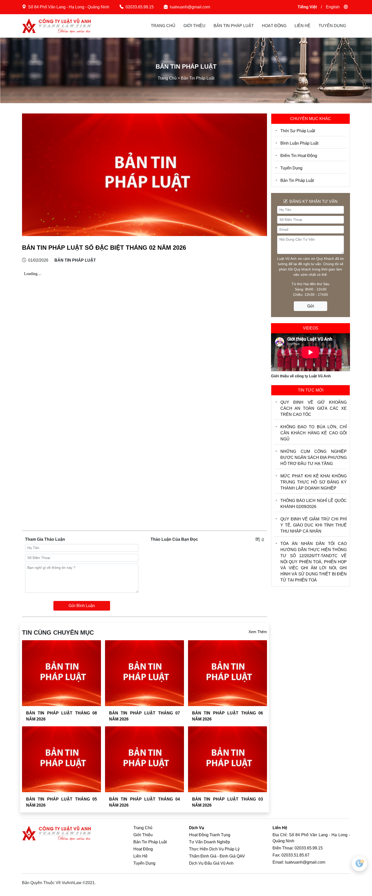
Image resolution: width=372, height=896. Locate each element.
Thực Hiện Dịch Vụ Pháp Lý (214, 849)
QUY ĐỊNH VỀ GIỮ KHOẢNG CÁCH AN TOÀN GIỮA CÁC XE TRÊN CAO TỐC (313, 408)
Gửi (310, 306)
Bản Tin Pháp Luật (234, 26)
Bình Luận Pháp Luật (299, 143)
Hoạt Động (274, 26)
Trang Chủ (163, 26)
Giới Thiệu (194, 26)
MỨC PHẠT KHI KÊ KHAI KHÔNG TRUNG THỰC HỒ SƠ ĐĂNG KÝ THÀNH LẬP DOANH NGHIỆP (313, 482)
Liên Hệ (303, 26)
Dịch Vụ (196, 828)
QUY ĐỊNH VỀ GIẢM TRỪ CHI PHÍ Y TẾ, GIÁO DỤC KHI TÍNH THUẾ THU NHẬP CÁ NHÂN (313, 525)
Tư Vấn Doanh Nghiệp (209, 842)
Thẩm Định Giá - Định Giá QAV (217, 856)
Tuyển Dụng (332, 26)
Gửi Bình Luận (82, 605)
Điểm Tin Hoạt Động (298, 155)
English (333, 7)
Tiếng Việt (307, 7)
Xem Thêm (258, 632)
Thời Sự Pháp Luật (297, 131)
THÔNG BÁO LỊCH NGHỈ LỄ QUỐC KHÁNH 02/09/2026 (313, 503)
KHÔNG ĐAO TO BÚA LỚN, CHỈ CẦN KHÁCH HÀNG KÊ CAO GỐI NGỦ (313, 433)
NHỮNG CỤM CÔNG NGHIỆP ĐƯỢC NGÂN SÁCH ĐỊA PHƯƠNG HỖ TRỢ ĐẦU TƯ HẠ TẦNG (313, 457)
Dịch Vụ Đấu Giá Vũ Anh (211, 863)
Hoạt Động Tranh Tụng (209, 835)
